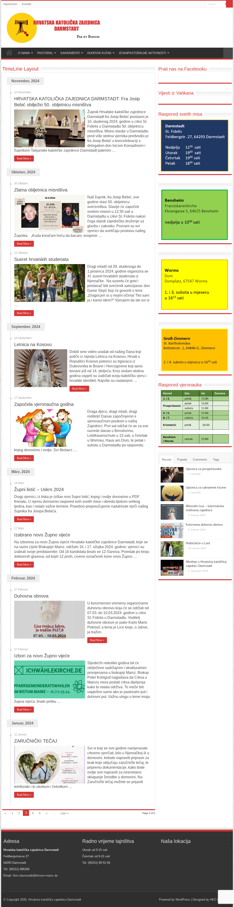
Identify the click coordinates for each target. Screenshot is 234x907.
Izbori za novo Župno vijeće (42, 655)
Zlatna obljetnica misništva (40, 189)
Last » (65, 813)
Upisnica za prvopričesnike (203, 469)
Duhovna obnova (31, 595)
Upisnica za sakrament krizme (206, 487)
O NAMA (24, 53)
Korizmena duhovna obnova (204, 524)
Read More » (24, 158)
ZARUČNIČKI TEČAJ (35, 740)
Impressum (10, 4)
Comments (200, 459)
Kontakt (26, 4)
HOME (9, 52)
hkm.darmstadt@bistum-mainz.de (35, 875)
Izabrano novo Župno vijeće (42, 534)
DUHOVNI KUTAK (99, 53)
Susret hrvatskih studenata (41, 259)
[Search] (229, 4)
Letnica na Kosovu (33, 344)
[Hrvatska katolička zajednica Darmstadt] (58, 26)
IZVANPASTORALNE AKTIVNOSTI (142, 53)
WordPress (183, 899)
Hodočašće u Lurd (198, 543)
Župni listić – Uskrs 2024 (39, 489)
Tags (216, 459)
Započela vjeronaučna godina (44, 404)
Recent (166, 459)
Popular (182, 459)
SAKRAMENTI (70, 53)
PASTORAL (45, 53)
